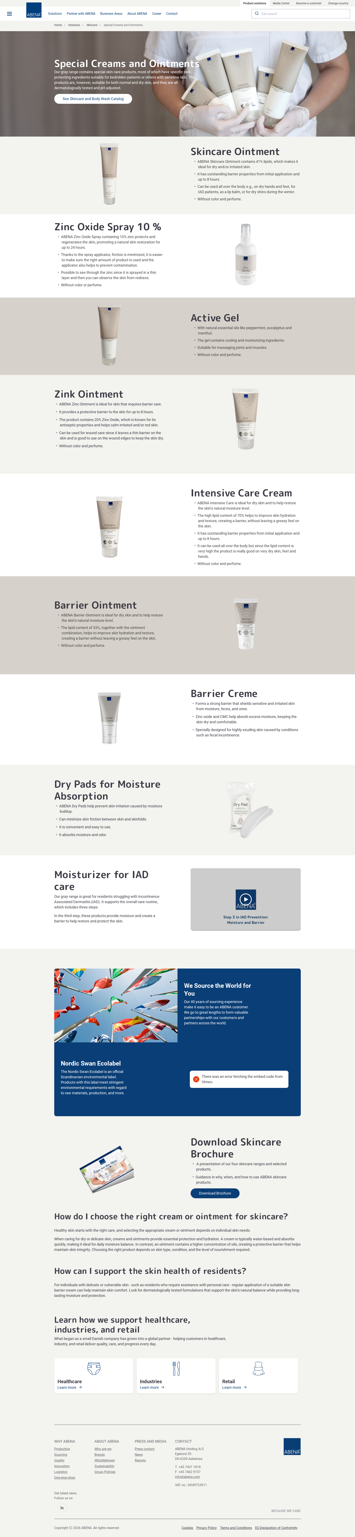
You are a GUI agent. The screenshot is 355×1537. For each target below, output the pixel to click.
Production (62, 1449)
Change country (338, 3)
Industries (151, 1381)
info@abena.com (187, 1477)
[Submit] (256, 13)
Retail (228, 1381)
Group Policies (105, 1472)
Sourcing (60, 1455)
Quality (59, 1460)
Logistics (60, 1472)
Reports (140, 1460)
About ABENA (137, 14)
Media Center (281, 3)
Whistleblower (105, 1460)
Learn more (67, 1387)
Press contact (144, 1449)
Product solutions (254, 3)
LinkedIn (62, 1507)
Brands (100, 1455)
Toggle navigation (9, 13)
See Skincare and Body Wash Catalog (93, 99)
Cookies (187, 1528)
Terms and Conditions (236, 1528)
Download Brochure (215, 1193)
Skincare (91, 25)
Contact (172, 14)
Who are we (103, 1449)
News (139, 1455)
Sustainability (104, 1466)
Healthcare (70, 1381)
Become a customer (309, 3)
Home (58, 25)
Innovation (62, 1466)
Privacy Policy (206, 1528)
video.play (245, 899)
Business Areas (111, 14)
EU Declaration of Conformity (276, 1528)
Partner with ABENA (81, 14)
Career (156, 14)
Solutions (55, 14)
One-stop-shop (64, 1478)
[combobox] (300, 13)
